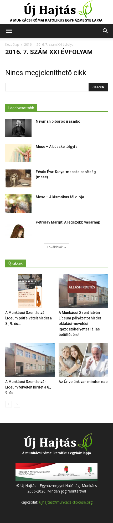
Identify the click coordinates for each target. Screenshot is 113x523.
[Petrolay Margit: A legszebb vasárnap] (18, 229)
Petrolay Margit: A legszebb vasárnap (68, 222)
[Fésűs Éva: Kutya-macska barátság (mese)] (18, 178)
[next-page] (17, 404)
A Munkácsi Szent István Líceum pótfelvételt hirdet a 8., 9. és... (28, 318)
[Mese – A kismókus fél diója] (18, 203)
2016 (28, 44)
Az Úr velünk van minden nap (83, 382)
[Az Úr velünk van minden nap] (83, 360)
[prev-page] (8, 404)
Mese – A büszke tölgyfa (57, 146)
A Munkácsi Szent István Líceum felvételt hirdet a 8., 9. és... (28, 387)
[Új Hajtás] (56, 12)
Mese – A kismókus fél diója (60, 197)
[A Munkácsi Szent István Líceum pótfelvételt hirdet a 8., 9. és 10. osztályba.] (30, 291)
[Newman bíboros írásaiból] (18, 128)
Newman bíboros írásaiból (58, 121)
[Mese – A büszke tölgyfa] (18, 153)
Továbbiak (55, 247)
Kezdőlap (12, 44)
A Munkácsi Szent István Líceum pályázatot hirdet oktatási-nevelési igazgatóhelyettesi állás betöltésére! (80, 323)
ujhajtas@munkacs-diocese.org (66, 502)
